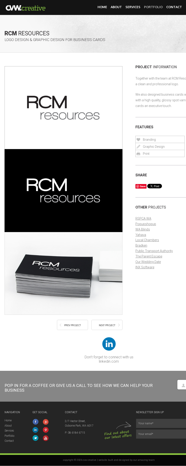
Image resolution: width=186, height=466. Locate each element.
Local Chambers (147, 240)
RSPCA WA (143, 218)
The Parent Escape (148, 256)
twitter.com (35, 438)
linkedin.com (109, 361)
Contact (174, 7)
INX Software (144, 267)
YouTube (46, 438)
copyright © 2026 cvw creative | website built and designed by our (100, 460)
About (116, 7)
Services (132, 7)
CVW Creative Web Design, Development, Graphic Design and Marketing (28, 7)
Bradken (141, 245)
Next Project (107, 325)
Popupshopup (145, 224)
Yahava (140, 235)
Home (102, 7)
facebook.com (35, 422)
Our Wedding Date (148, 262)
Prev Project (72, 325)
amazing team (146, 460)
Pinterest (46, 430)
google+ (46, 422)
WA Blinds (142, 229)
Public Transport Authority (154, 251)
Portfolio (153, 7)
